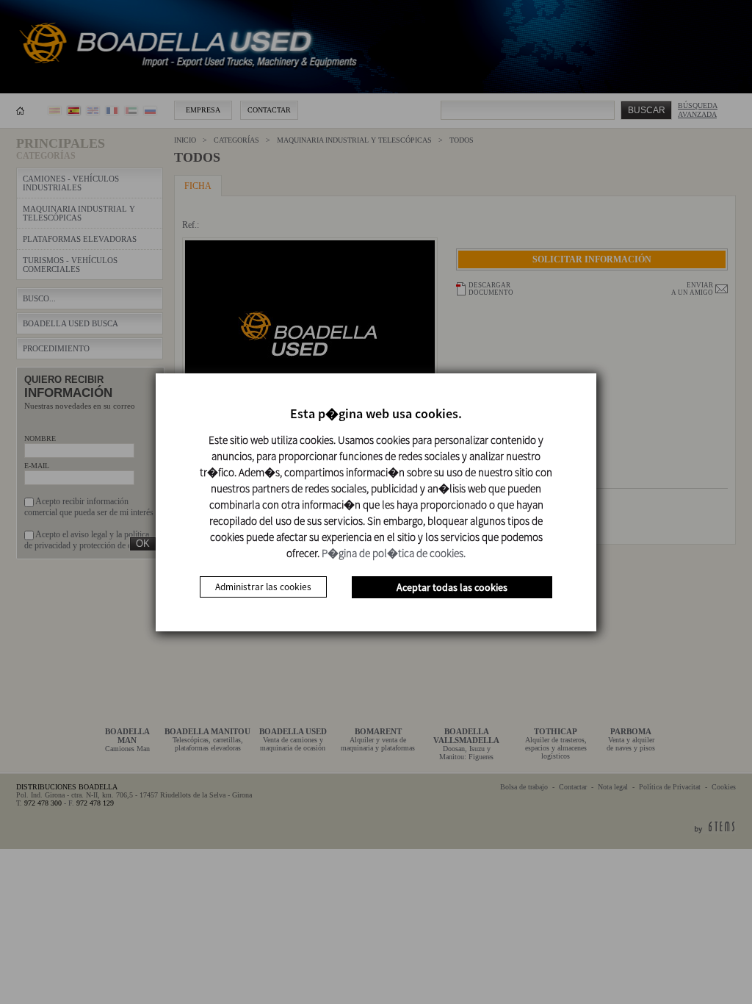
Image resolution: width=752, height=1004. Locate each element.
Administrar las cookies (263, 587)
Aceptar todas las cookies (452, 587)
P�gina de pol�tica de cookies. (394, 553)
